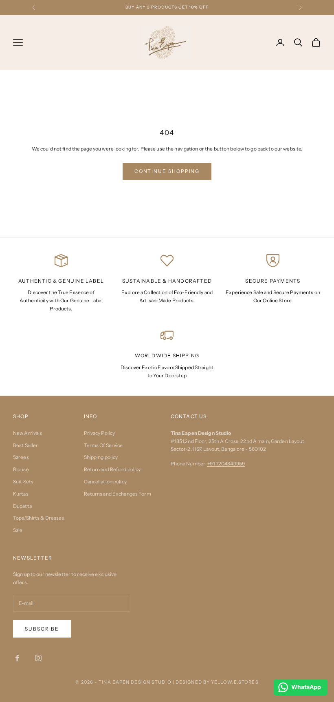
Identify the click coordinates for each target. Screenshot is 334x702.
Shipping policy (101, 457)
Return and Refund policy (112, 469)
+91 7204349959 (226, 464)
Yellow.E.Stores (235, 682)
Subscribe (42, 629)
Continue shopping (167, 171)
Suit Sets (23, 481)
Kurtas (21, 494)
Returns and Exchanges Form (117, 494)
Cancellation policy (105, 481)
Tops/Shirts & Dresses (38, 518)
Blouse (21, 469)
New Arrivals (27, 433)
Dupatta (22, 506)
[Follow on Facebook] (17, 658)
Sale (17, 530)
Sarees (21, 457)
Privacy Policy (99, 433)
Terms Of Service (103, 445)
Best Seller (25, 445)
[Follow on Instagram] (38, 658)
